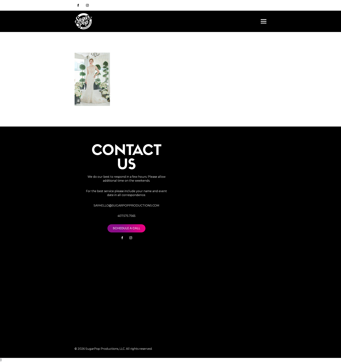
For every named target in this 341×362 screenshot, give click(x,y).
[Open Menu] (263, 21)
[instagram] (87, 5)
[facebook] (122, 237)
